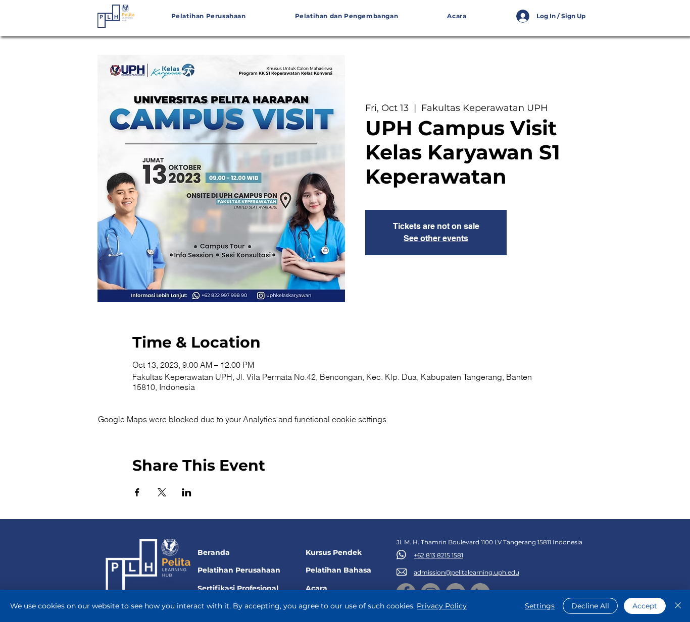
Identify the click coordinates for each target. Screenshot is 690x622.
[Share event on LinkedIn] (186, 492)
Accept (644, 605)
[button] (346, 16)
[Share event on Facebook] (137, 492)
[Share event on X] (162, 492)
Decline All (590, 605)
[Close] (678, 606)
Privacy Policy (442, 605)
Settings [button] (540, 605)
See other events (436, 238)
